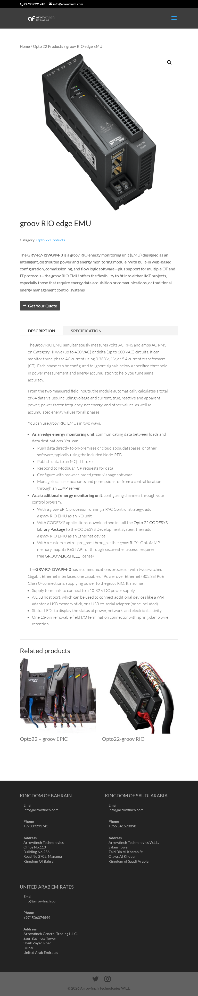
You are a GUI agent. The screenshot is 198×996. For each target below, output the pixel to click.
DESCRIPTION (41, 330)
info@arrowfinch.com (41, 810)
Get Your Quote (42, 305)
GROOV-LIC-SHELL (62, 556)
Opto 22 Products (48, 46)
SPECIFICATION (86, 330)
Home (25, 46)
